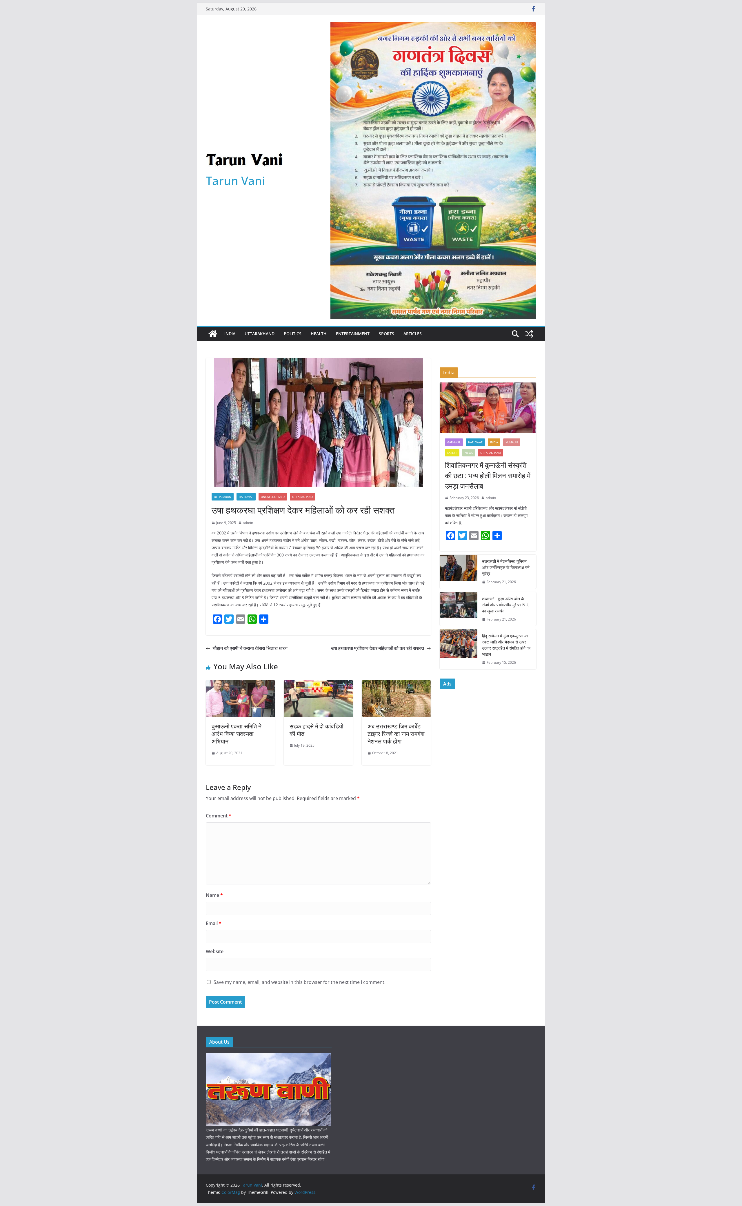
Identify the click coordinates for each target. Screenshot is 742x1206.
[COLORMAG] (268, 1057)
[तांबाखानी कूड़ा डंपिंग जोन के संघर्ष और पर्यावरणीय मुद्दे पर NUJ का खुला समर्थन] (458, 609)
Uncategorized (273, 497)
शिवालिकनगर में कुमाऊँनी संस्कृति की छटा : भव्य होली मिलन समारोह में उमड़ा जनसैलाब (487, 475)
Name (214, 895)
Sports (386, 333)
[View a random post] (529, 334)
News (469, 453)
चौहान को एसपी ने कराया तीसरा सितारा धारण (250, 648)
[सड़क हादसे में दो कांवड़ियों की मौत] (318, 684)
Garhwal (454, 442)
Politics (292, 333)
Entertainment (353, 333)
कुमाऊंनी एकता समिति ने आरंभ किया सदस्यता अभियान (236, 733)
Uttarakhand (259, 333)
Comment (218, 816)
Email (213, 923)
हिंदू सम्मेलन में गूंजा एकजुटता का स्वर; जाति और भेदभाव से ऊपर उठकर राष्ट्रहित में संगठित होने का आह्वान (506, 645)
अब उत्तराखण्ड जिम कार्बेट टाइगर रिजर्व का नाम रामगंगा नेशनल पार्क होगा (396, 733)
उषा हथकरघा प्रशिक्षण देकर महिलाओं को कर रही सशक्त (377, 648)
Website (214, 951)
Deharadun (222, 497)
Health (319, 333)
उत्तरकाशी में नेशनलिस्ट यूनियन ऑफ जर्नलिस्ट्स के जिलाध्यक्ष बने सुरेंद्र (506, 567)
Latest (452, 453)
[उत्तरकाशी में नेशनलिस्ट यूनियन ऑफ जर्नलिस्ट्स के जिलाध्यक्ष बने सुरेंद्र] (458, 572)
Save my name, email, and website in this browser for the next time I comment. (299, 982)
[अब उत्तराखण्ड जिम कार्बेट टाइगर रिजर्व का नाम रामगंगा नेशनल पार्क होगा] (396, 684)
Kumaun (511, 442)
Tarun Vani (235, 180)
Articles (412, 333)
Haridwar (246, 497)
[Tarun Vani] (213, 334)
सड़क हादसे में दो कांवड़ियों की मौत (316, 730)
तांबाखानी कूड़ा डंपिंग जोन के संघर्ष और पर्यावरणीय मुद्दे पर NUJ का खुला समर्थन (506, 605)
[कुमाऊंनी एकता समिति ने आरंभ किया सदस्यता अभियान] (240, 684)
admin (248, 522)
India (229, 333)
